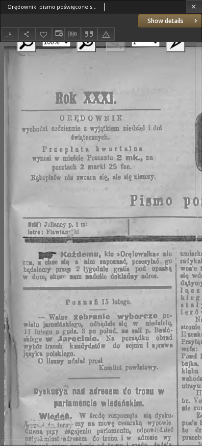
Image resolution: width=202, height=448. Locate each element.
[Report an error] (106, 34)
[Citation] (89, 34)
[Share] (26, 34)
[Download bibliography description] (72, 34)
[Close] (194, 6)
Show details (165, 21)
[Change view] (58, 34)
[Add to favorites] (43, 34)
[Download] (9, 34)
